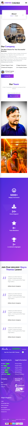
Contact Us (7, 76)
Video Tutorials (4, 405)
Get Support (4, 407)
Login (2, 401)
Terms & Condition (19, 374)
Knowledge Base (5, 403)
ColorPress (5, 374)
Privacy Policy (18, 363)
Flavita (4, 370)
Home (11, 15)
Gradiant (5, 363)
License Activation (5, 409)
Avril (4, 365)
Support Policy (18, 367)
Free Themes (4, 384)
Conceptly (5, 367)
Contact (3, 386)
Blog (2, 382)
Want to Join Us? (14, 96)
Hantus (4, 372)
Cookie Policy (18, 365)
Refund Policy (18, 372)
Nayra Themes (12, 419)
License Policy (18, 370)
